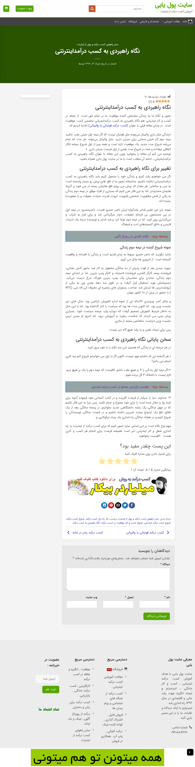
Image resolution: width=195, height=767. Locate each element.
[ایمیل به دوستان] (118, 505)
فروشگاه (133, 21)
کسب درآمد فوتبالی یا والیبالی (108, 125)
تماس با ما (120, 21)
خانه (185, 21)
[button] (6, 9)
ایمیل (129, 597)
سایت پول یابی (173, 5)
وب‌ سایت (91, 597)
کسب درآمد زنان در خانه (87, 532)
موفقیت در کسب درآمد (112, 523)
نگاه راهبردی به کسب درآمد (86, 523)
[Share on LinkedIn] (104, 505)
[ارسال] (92, 8)
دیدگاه (165, 564)
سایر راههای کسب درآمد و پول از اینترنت (97, 45)
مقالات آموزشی (172, 21)
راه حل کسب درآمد (95, 519)
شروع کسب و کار (134, 523)
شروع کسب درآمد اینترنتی (157, 523)
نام (167, 597)
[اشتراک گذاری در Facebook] (132, 505)
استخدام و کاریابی (149, 21)
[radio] (134, 462)
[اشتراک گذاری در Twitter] (125, 505)
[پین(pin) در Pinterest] (111, 505)
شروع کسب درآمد (75, 519)
